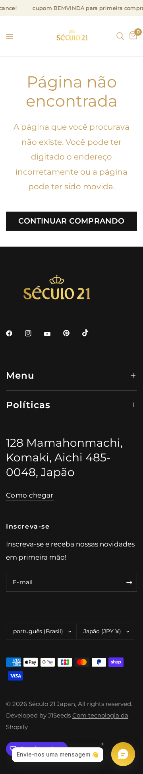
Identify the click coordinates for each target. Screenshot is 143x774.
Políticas (28, 404)
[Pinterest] (72, 333)
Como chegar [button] (30, 495)
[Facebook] (14, 333)
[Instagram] (34, 333)
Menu (20, 375)
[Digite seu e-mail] (129, 582)
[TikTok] (91, 333)
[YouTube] (53, 334)
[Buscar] (120, 36)
